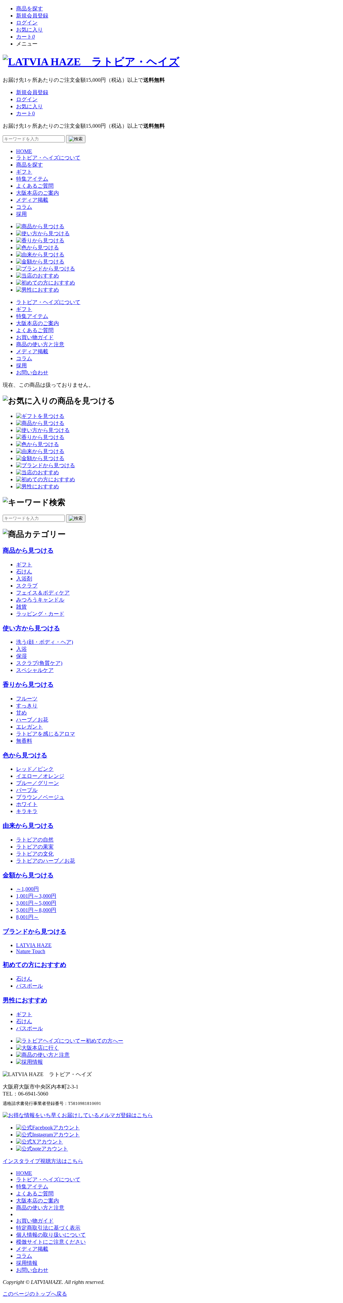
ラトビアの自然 (35, 840)
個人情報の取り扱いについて (51, 1235)
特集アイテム (32, 179)
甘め (21, 713)
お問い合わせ (32, 372)
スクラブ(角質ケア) (39, 663)
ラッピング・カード (40, 614)
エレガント (29, 727)
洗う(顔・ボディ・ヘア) (44, 642)
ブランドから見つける (34, 931)
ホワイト (27, 804)
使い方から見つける (31, 628)
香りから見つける (28, 684)
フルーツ (27, 698)
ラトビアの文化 (35, 854)
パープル (27, 790)
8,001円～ (27, 917)
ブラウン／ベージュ (40, 797)
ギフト (24, 172)
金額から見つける (28, 875)
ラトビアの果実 (35, 847)
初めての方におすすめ (34, 964)
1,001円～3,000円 (36, 896)
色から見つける (25, 755)
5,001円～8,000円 (36, 910)
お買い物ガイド (35, 337)
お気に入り (29, 30)
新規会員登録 (32, 15)
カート (25, 37)
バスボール (29, 986)
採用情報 (27, 1263)
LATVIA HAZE (34, 945)
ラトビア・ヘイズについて (48, 158)
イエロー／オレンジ (40, 776)
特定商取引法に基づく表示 (48, 1228)
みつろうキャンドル (40, 600)
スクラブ (27, 585)
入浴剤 (24, 578)
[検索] (75, 139)
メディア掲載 (32, 200)
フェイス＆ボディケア (43, 593)
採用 (21, 214)
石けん (24, 571)
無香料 (24, 741)
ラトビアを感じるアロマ (45, 734)
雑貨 (21, 607)
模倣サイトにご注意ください (51, 1242)
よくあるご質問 (35, 186)
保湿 (21, 656)
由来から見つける (28, 825)
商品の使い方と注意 (40, 344)
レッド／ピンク (35, 769)
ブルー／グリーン (37, 783)
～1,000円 (27, 889)
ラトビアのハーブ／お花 (45, 861)
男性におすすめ (25, 1000)
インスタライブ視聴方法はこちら (43, 1161)
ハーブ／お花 (32, 720)
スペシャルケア (35, 670)
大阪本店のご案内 (37, 193)
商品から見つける (28, 550)
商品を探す (29, 8)
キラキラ (27, 811)
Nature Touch (30, 951)
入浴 (21, 649)
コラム (24, 207)
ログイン (27, 22)
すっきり (27, 705)
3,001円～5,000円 (36, 903)
